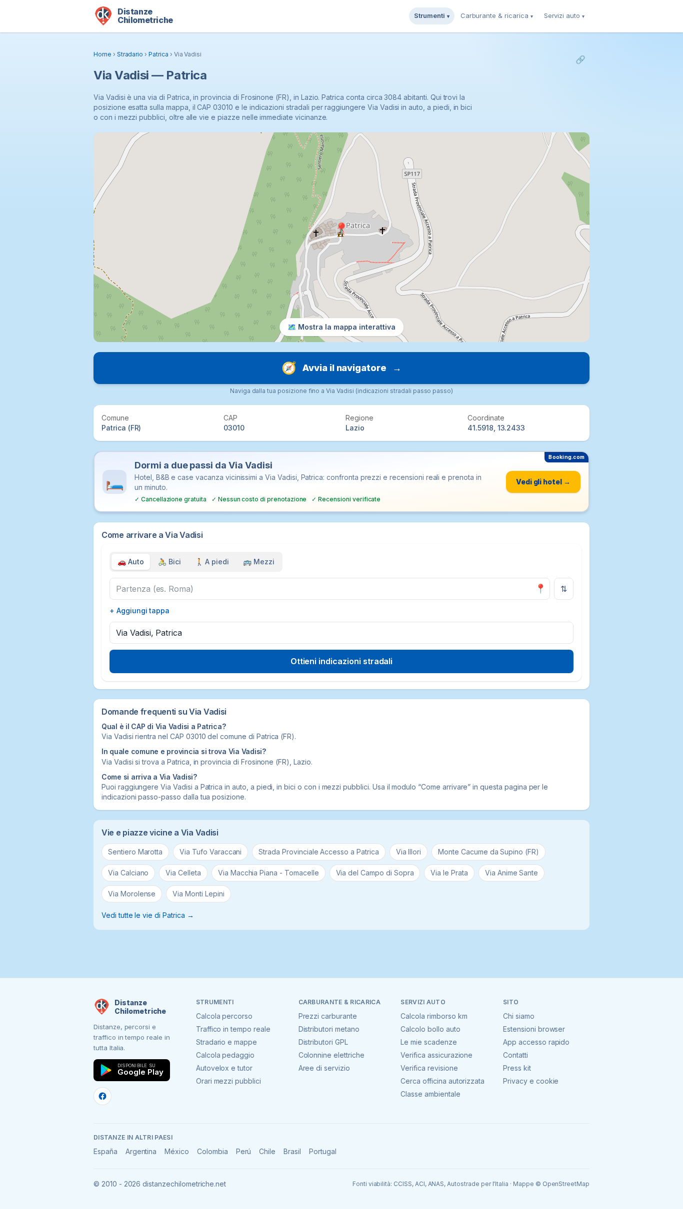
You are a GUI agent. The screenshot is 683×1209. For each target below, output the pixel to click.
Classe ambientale (430, 1094)
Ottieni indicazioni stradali (341, 661)
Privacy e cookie (530, 1081)
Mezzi (258, 561)
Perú (244, 1151)
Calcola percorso (224, 1016)
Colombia (212, 1151)
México (176, 1151)
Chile (267, 1151)
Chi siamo (518, 1016)
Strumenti (432, 15)
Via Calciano (128, 872)
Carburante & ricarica (496, 15)
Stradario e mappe (226, 1042)
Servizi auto (564, 15)
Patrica (158, 54)
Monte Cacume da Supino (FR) (488, 851)
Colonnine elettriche (331, 1055)
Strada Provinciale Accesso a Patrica (318, 851)
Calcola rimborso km (433, 1016)
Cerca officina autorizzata (442, 1081)
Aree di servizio (324, 1068)
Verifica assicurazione (436, 1055)
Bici (169, 561)
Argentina (141, 1151)
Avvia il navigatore (342, 368)
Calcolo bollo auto (430, 1029)
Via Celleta (183, 872)
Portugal (322, 1151)
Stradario (130, 54)
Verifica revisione (429, 1068)
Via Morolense (132, 893)
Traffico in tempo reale (233, 1029)
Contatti (515, 1055)
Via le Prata (449, 872)
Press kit (517, 1068)
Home (103, 54)
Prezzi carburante (327, 1016)
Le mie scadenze (428, 1042)
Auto (131, 561)
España (106, 1151)
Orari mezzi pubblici (228, 1081)
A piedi (212, 561)
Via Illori (409, 851)
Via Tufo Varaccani (211, 851)
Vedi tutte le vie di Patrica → (148, 915)
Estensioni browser (534, 1029)
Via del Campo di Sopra (375, 872)
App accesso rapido (536, 1042)
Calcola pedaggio (225, 1055)
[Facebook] (103, 1096)
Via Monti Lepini (198, 893)
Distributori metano (329, 1029)
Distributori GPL (323, 1042)
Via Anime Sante (511, 872)
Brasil (292, 1151)
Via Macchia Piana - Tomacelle (268, 872)
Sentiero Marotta (135, 851)
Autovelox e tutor (224, 1068)
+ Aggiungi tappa (140, 610)
